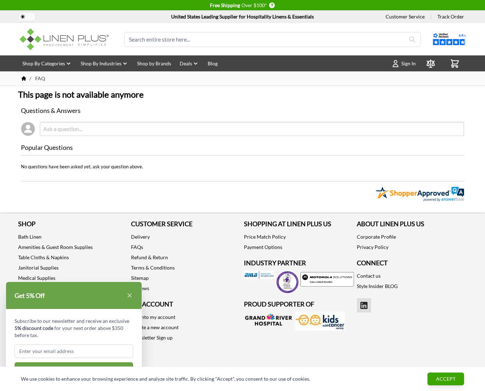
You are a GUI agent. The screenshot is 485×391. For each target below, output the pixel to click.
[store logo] (65, 39)
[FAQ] (23, 78)
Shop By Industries (101, 63)
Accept (446, 379)
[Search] (412, 39)
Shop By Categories (43, 63)
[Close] (129, 295)
